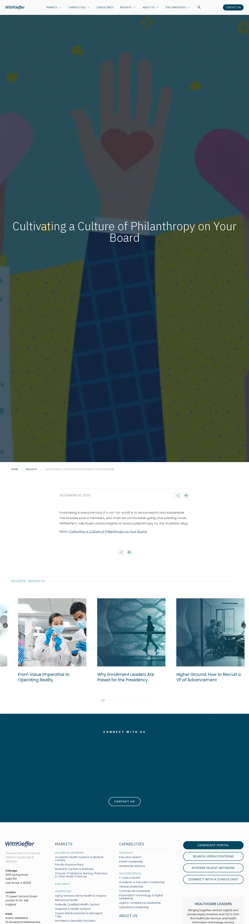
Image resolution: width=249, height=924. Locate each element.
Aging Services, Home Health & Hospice (80, 895)
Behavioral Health (66, 900)
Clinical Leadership (131, 886)
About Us (149, 7)
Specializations (130, 873)
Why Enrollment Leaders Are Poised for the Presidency (124, 677)
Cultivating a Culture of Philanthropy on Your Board (108, 531)
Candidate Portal (213, 845)
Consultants (105, 7)
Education (62, 883)
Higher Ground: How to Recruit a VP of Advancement (207, 677)
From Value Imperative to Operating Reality (43, 677)
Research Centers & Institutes (74, 869)
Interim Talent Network (213, 868)
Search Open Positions (213, 856)
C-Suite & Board (129, 877)
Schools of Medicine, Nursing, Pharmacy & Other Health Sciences (81, 875)
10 (147, 700)
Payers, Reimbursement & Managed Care (78, 915)
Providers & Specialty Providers (75, 920)
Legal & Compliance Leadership (140, 902)
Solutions (126, 852)
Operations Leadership (134, 907)
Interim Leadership (131, 861)
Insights (126, 7)
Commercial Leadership (134, 891)
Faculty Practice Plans (69, 864)
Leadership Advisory (132, 866)
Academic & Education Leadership (142, 882)
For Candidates (176, 7)
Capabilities (77, 7)
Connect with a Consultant (213, 879)
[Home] (15, 7)
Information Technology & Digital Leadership (141, 897)
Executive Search (130, 857)
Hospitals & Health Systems (73, 908)
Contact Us (233, 7)
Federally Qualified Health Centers (77, 904)
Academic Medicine (69, 852)
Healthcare (63, 891)
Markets (52, 7)
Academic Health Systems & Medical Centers (79, 859)
